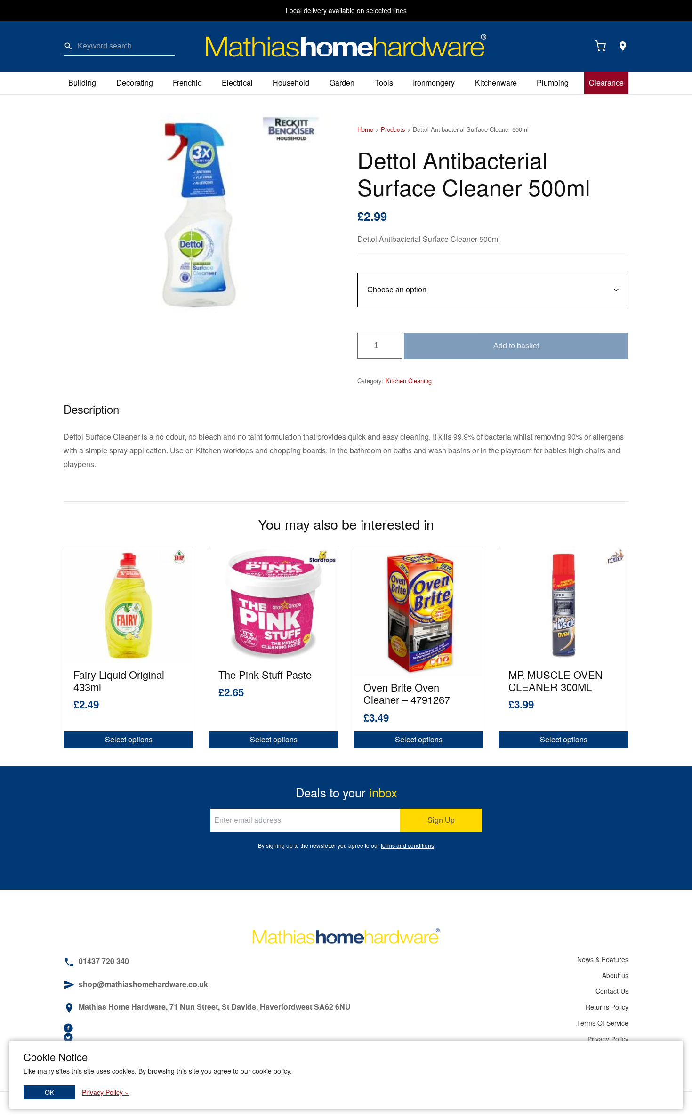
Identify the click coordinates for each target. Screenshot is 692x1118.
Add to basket (516, 346)
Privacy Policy (607, 1039)
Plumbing (553, 82)
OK (49, 1092)
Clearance (606, 82)
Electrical (237, 82)
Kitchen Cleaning (409, 380)
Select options (129, 739)
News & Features (602, 959)
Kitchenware (496, 82)
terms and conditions (407, 845)
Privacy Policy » (105, 1092)
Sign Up (441, 820)
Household (291, 82)
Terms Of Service (602, 1023)
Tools (384, 82)
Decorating (134, 82)
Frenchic (187, 82)
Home (365, 129)
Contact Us (611, 991)
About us (615, 975)
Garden (342, 82)
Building (82, 82)
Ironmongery (434, 82)
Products (393, 129)
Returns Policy (607, 1007)
